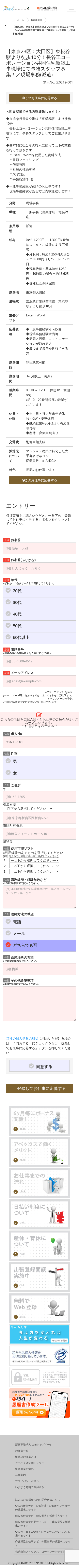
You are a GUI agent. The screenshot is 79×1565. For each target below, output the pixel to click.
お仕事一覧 (21, 1451)
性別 (11, 753)
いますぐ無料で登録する (29, 1487)
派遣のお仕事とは (25, 1457)
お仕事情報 (36, 20)
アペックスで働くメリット (31, 1463)
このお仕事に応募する (41, 98)
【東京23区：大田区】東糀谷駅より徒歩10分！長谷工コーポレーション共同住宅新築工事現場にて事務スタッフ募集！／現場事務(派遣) (44, 30)
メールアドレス (19, 672)
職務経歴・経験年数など (25, 880)
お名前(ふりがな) (20, 559)
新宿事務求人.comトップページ (33, 1444)
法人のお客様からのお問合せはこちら (37, 1499)
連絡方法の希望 (19, 914)
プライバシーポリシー (28, 1481)
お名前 (12, 540)
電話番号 (28, 650)
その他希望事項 (21, 981)
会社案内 (20, 1475)
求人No (13, 733)
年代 (29, 581)
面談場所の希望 (20, 958)
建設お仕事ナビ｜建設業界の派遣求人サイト (41, 1516)
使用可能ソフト (19, 848)
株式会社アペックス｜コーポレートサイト (40, 1551)
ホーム (20, 20)
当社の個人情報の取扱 (22, 1038)
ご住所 (12, 785)
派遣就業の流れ (24, 1469)
